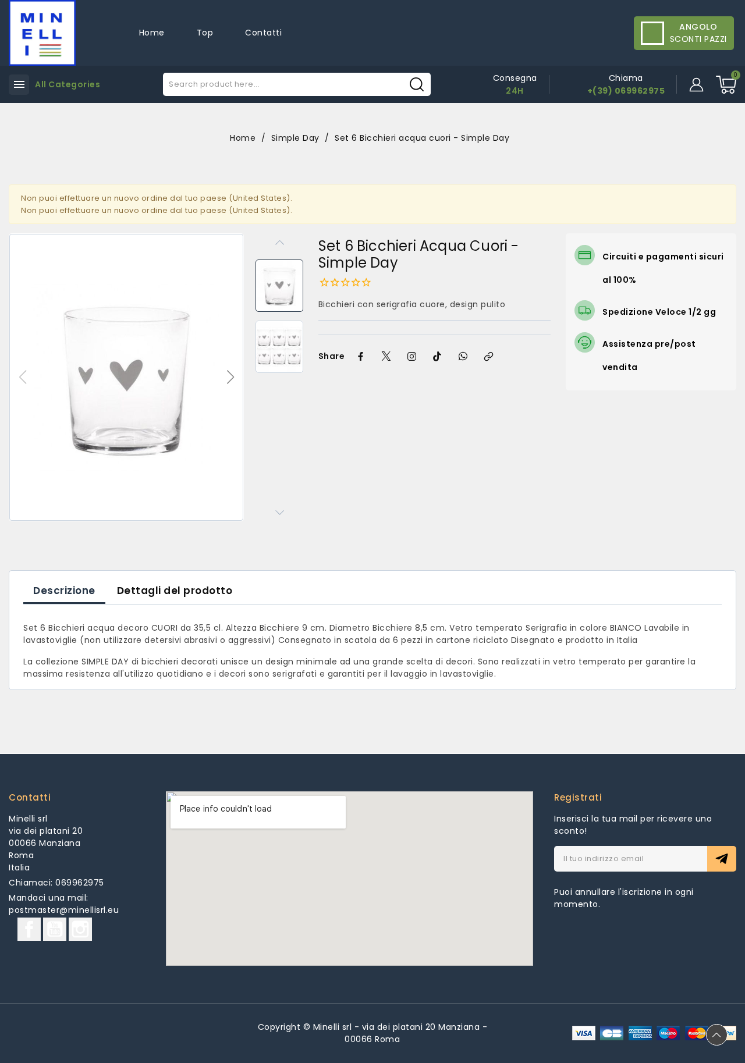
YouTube (54, 929)
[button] (230, 377)
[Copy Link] (488, 357)
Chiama (626, 78)
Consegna (515, 78)
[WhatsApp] (463, 357)
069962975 (79, 882)
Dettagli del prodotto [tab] (175, 591)
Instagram (80, 929)
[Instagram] (411, 357)
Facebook (29, 929)
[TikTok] (437, 357)
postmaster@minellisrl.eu (64, 910)
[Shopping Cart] (726, 84)
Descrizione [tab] (64, 591)
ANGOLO (698, 27)
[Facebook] (360, 357)
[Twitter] (386, 357)
